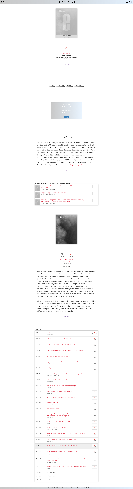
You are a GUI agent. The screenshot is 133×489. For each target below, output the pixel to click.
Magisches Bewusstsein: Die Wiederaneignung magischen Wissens (65, 362)
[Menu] (1, 2)
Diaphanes (66, 2)
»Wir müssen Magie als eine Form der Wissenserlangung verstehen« (66, 374)
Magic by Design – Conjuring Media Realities (53, 193)
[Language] (129, 2)
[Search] (3, 2)
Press (63, 487)
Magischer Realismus (53, 402)
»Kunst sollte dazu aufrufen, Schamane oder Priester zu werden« (65, 350)
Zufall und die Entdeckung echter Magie (58, 356)
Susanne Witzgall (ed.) (66, 259)
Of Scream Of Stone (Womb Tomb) (57, 380)
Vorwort (49, 332)
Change (66, 117)
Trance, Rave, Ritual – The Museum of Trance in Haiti (61, 439)
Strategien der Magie (53, 408)
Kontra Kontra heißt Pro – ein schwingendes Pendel (61, 344)
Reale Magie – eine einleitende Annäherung (59, 338)
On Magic (49, 368)
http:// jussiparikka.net (78, 165)
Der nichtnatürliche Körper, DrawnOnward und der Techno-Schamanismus (63, 452)
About (60, 487)
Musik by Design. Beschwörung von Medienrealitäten (62, 445)
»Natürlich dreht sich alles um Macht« (57, 427)
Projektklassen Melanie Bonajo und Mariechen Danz (61, 397)
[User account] (127, 2)
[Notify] (65, 64)
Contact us (73, 487)
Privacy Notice (80, 487)
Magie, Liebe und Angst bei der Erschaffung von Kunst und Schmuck (66, 433)
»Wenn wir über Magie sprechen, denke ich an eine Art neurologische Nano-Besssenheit (62, 187)
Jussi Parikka (66, 53)
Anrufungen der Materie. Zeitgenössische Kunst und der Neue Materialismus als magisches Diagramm (64, 415)
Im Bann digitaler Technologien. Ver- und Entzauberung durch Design (66, 466)
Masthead (86, 487)
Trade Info (68, 487)
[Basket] (131, 2)
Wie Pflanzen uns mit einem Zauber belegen (59, 391)
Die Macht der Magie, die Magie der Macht (59, 421)
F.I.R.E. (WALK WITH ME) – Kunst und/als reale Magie (61, 385)
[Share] (68, 64)
